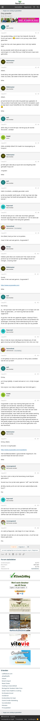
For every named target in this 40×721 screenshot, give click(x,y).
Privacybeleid (6, 708)
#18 (38, 473)
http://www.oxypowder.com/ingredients (14, 450)
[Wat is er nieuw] (34, 7)
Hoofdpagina (32, 719)
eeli (3, 16)
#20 (38, 528)
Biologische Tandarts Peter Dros (12, 688)
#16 (38, 400)
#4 (38, 124)
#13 (38, 337)
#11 (38, 274)
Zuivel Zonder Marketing (10, 700)
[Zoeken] (38, 7)
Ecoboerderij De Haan (9, 698)
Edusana (4, 705)
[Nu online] (4, 469)
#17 (38, 439)
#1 (38, 33)
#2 (38, 67)
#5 (38, 143)
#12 (38, 302)
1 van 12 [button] (13, 547)
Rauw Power (6, 683)
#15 (38, 374)
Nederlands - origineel (9, 716)
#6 (38, 161)
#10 (38, 253)
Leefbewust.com (7, 674)
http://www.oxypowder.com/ (10, 285)
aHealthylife (5, 676)
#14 (38, 355)
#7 (38, 188)
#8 (38, 212)
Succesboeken (6, 703)
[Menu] (2, 7)
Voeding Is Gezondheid (9, 686)
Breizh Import (6, 681)
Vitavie (4, 678)
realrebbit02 (35, 569)
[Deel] (36, 33)
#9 (38, 233)
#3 (38, 94)
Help (25, 719)
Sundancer (5, 695)
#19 (38, 505)
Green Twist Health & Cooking (11, 691)
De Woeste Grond (7, 693)
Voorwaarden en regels (7, 719)
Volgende (21, 547)
